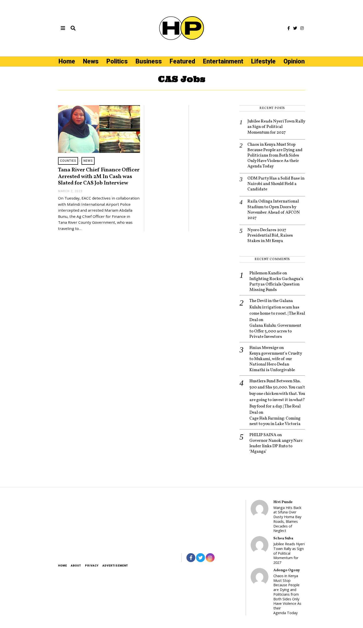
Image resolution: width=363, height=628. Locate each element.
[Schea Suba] (259, 545)
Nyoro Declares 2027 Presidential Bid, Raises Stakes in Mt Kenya (270, 235)
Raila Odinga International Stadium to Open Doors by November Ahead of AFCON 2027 (273, 210)
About (76, 565)
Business (149, 61)
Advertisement (115, 565)
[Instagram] (302, 28)
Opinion (294, 61)
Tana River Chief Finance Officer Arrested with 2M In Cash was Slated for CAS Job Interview (99, 176)
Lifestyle (263, 61)
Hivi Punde (283, 502)
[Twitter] (295, 28)
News (91, 61)
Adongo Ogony (286, 570)
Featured (182, 61)
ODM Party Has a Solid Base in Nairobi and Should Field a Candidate (275, 184)
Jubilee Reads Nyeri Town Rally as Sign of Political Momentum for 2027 (276, 127)
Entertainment (223, 61)
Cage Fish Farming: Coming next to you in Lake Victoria (275, 421)
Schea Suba (283, 538)
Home (67, 61)
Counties (68, 160)
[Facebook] (288, 28)
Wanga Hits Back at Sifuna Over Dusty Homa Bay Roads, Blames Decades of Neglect (287, 519)
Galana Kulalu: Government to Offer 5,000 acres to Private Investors (275, 331)
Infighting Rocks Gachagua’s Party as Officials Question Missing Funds (276, 284)
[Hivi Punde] (259, 509)
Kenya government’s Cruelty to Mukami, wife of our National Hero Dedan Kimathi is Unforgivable (275, 362)
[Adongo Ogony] (259, 577)
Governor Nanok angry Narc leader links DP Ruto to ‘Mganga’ (276, 446)
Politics (117, 61)
